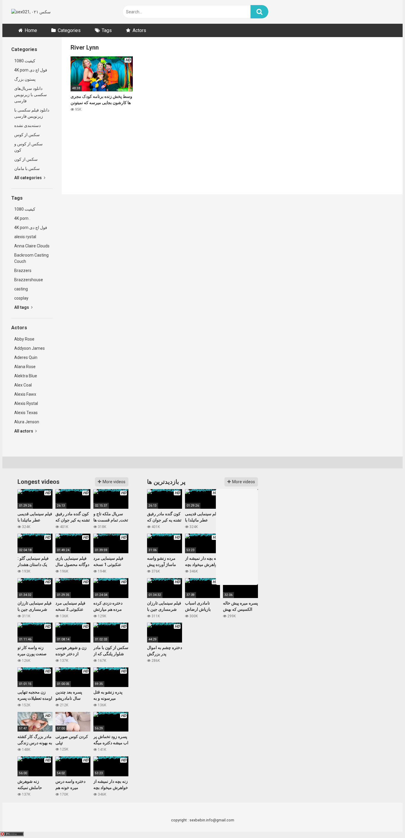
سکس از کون (26, 159)
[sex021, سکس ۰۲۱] (31, 12)
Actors (139, 30)
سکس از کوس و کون (28, 146)
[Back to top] (385, 820)
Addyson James (29, 348)
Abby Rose (24, 339)
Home (31, 30)
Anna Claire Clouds (32, 246)
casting (21, 289)
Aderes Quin (25, 357)
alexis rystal (25, 236)
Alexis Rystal (26, 403)
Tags (107, 30)
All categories (28, 177)
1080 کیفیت (24, 60)
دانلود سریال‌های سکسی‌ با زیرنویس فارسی (30, 94)
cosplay (21, 298)
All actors (24, 431)
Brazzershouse (28, 279)
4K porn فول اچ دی (30, 70)
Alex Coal (23, 385)
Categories (69, 30)
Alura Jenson (26, 421)
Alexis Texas (26, 412)
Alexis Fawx (25, 394)
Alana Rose (25, 366)
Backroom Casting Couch (31, 258)
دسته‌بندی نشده (27, 125)
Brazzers (22, 270)
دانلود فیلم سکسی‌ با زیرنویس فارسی (31, 113)
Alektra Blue (25, 375)
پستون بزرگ (25, 79)
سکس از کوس (27, 134)
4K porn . (22, 218)
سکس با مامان (27, 168)
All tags (22, 307)
